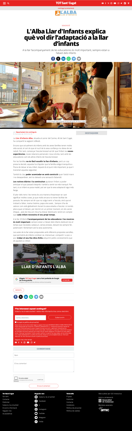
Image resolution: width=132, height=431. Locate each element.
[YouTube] (115, 3)
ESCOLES (44, 263)
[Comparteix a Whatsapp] (69, 59)
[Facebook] (106, 3)
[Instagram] (111, 3)
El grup (69, 396)
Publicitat (6, 402)
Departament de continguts (26, 132)
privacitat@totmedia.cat (56, 335)
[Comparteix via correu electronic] (79, 59)
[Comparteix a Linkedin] (63, 59)
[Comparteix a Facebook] (53, 59)
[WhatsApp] (118, 3)
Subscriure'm (59, 317)
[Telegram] (121, 3)
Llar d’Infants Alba (24, 138)
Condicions (70, 405)
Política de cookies (73, 411)
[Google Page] (128, 3)
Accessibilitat (7, 413)
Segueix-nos (7, 411)
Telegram (41, 417)
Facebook (42, 401)
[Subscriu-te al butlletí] (103, 3)
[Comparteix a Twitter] (58, 59)
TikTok (40, 421)
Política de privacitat (74, 408)
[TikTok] (125, 3)
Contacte (6, 399)
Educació (66, 25)
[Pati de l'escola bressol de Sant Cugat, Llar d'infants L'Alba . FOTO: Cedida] (43, 259)
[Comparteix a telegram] (74, 59)
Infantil (18, 290)
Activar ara (66, 280)
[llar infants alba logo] (66, 12)
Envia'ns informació (10, 408)
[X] (108, 3)
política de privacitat (32, 322)
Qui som (5, 396)
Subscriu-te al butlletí (10, 405)
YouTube (41, 413)
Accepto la (28, 322)
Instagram (42, 409)
